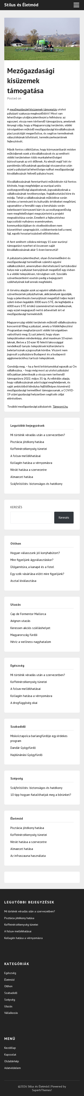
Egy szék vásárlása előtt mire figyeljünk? (37, 574)
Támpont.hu (60, 406)
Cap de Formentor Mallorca (28, 614)
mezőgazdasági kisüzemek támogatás (33, 109)
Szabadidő (10, 993)
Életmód (9, 979)
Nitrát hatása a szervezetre (28, 470)
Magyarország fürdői (23, 635)
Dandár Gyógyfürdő (23, 748)
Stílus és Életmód (21, 5)
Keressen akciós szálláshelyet (30, 628)
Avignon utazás (20, 621)
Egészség (10, 973)
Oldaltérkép (11, 1061)
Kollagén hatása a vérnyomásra (31, 463)
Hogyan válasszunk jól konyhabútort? (35, 553)
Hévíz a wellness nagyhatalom (30, 642)
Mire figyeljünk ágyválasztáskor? (31, 560)
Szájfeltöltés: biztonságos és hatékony (36, 484)
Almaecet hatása (21, 477)
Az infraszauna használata (28, 856)
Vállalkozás (11, 1013)
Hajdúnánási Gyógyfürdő (26, 755)
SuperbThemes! (42, 1090)
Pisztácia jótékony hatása (27, 442)
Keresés (16, 507)
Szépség (9, 999)
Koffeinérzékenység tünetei (28, 449)
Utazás (8, 1006)
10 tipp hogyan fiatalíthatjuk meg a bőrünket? (40, 795)
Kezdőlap (10, 1048)
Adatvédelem (12, 1068)
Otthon (8, 986)
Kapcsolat (10, 1054)
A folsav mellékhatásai (25, 456)
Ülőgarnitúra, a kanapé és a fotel (32, 567)
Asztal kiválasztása (23, 581)
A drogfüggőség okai (23, 703)
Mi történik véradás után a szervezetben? (37, 435)
